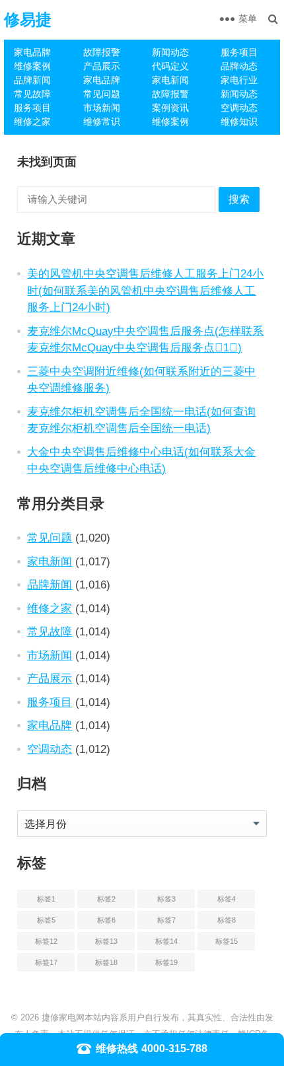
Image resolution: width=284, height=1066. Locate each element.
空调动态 (239, 107)
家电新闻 (170, 80)
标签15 (226, 941)
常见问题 (101, 94)
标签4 (226, 899)
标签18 (106, 962)
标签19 (166, 962)
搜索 (239, 199)
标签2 (106, 899)
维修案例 (32, 66)
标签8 (226, 920)
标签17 (46, 962)
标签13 (106, 941)
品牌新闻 (32, 80)
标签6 (106, 920)
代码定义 (170, 66)
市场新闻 (101, 107)
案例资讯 (170, 107)
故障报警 (101, 52)
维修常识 (101, 121)
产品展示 (101, 66)
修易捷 (28, 19)
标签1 (46, 899)
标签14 (166, 941)
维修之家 (32, 121)
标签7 (166, 920)
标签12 (46, 941)
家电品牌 (32, 52)
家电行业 (239, 80)
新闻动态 (170, 52)
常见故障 (32, 94)
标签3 (166, 899)
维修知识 (239, 121)
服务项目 (239, 52)
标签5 (46, 920)
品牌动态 (239, 66)
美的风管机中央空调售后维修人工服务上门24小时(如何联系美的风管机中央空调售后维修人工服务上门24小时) (145, 290)
